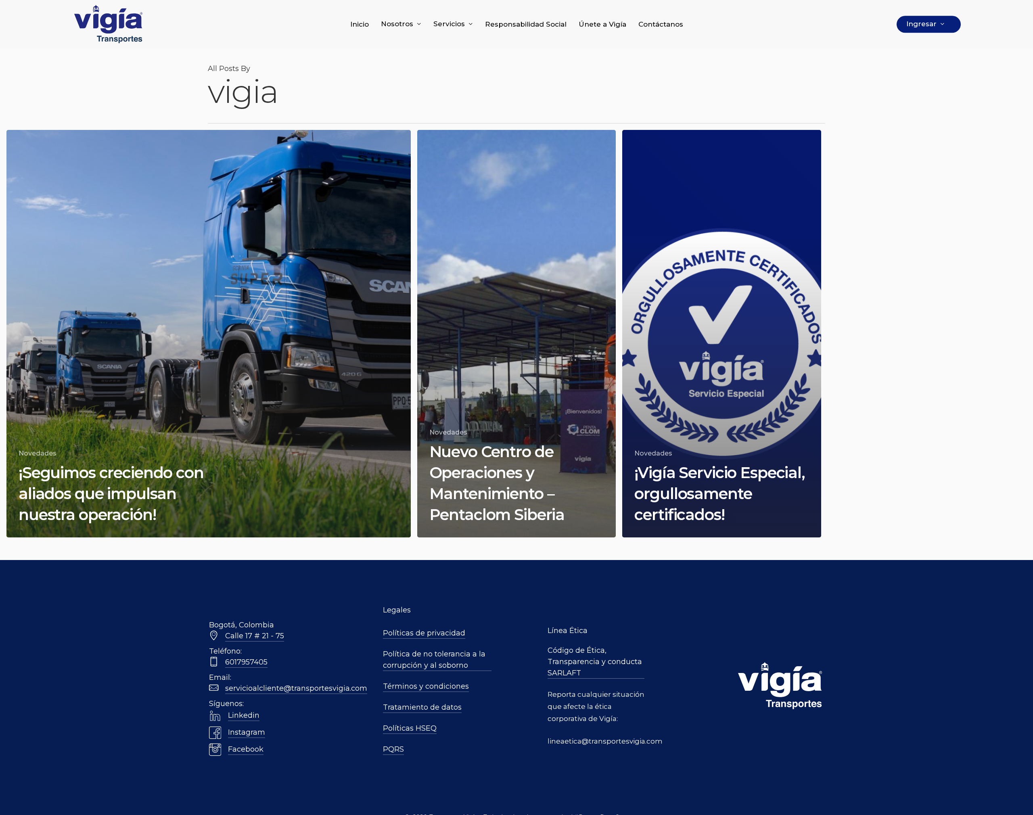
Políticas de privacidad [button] (424, 633)
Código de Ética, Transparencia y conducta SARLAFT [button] (595, 661)
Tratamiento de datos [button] (422, 707)
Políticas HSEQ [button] (410, 728)
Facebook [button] (245, 749)
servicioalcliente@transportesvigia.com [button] (296, 688)
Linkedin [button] (243, 715)
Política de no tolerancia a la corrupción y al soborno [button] (434, 660)
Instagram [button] (246, 732)
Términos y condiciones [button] (426, 686)
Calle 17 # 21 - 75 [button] (254, 635)
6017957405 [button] (246, 662)
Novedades (37, 453)
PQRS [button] (393, 749)
